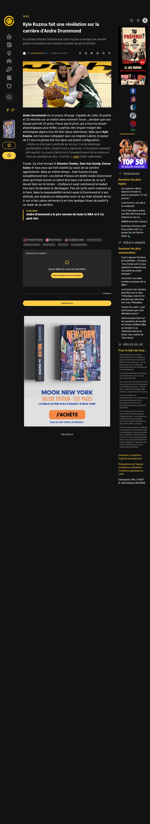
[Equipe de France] (133, 124)
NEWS (26, 16)
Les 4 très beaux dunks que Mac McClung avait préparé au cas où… (133, 214)
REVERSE (9, 78)
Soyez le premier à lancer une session (67, 275)
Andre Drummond (94, 240)
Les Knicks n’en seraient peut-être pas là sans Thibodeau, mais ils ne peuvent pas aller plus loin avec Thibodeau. (133, 296)
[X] (109, 53)
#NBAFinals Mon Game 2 (134, 221)
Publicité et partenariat (130, 458)
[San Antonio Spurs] (133, 115)
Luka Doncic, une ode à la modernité (133, 204)
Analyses (9, 53)
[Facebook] (80, 53)
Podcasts (9, 61)
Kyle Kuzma (63, 245)
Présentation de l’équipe (130, 464)
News (9, 45)
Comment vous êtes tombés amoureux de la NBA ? (133, 281)
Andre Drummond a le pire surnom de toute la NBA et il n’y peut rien (65, 216)
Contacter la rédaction (129, 455)
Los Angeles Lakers (78, 245)
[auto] (131, 20)
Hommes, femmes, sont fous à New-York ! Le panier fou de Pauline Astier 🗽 (133, 231)
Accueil (9, 36)
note (76, 156)
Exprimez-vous (67, 303)
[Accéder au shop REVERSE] (138, 20)
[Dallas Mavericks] (133, 107)
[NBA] (133, 91)
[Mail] (103, 53)
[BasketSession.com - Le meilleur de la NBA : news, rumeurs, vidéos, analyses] (9, 21)
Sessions (9, 69)
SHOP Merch (9, 86)
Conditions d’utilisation (130, 467)
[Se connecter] (145, 20)
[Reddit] (98, 53)
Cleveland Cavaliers (32, 245)
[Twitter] (13, 110)
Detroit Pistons (49, 245)
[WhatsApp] (86, 53)
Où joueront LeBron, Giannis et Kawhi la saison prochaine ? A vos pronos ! (134, 193)
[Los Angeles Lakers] (133, 99)
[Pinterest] (92, 53)
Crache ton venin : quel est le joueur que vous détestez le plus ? (133, 310)
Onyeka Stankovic (38, 53)
